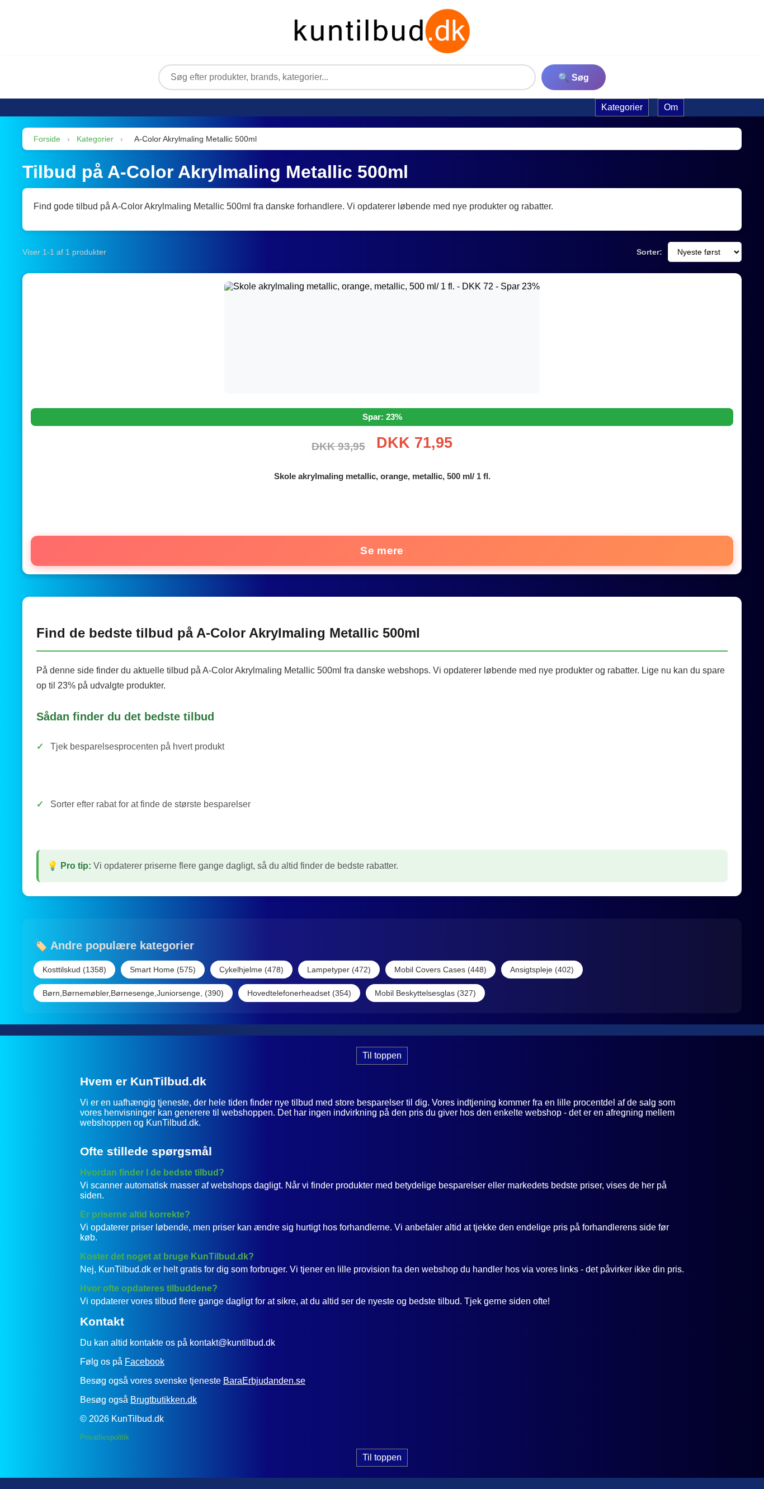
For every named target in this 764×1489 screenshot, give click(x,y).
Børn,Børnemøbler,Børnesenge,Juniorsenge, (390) (133, 993)
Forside (47, 138)
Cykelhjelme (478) (251, 969)
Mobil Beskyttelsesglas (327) (425, 993)
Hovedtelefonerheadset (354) (299, 993)
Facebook (144, 1361)
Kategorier (95, 138)
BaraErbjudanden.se (264, 1380)
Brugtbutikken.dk (163, 1399)
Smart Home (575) (163, 969)
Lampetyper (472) (339, 969)
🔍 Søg (573, 77)
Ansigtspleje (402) (542, 969)
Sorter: (649, 251)
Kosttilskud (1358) (74, 969)
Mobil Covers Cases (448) (440, 969)
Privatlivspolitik (104, 1437)
